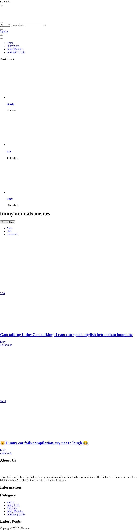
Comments (12, 234)
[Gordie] (23, 97)
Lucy (10, 198)
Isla (9, 151)
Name (10, 228)
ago (6, 344)
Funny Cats (13, 45)
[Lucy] (23, 192)
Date (9, 231)
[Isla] (23, 144)
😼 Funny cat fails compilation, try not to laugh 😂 (44, 443)
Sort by (7, 222)
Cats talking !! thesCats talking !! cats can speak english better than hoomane (66, 334)
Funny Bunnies (15, 48)
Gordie (11, 104)
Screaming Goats (16, 52)
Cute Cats (12, 508)
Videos (10, 502)
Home (10, 42)
